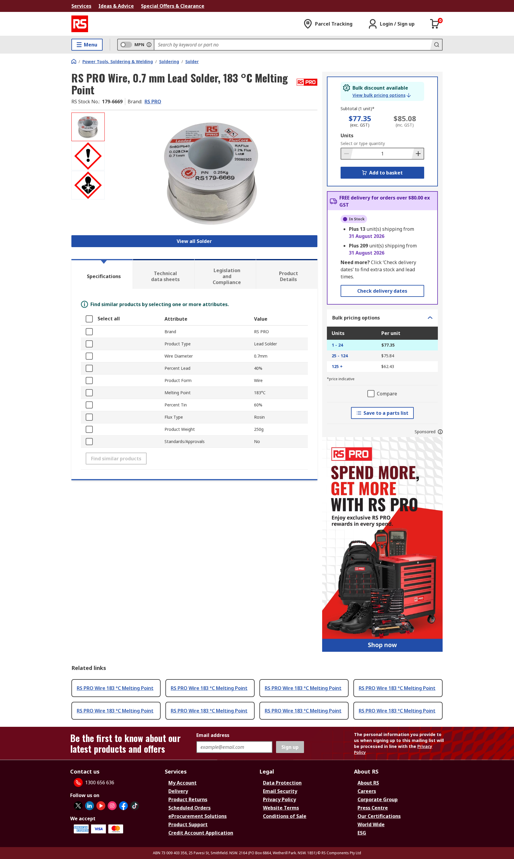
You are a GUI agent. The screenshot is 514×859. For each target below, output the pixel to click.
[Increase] (418, 153)
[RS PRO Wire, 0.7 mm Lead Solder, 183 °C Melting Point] (211, 172)
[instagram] (112, 805)
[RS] (79, 23)
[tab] (102, 274)
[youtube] (100, 805)
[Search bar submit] (436, 44)
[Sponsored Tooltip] (440, 432)
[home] (73, 61)
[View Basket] (435, 24)
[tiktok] (134, 805)
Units (347, 135)
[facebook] (123, 805)
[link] (381, 95)
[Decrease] (347, 153)
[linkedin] (89, 805)
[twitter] (78, 805)
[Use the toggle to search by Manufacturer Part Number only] (149, 44)
